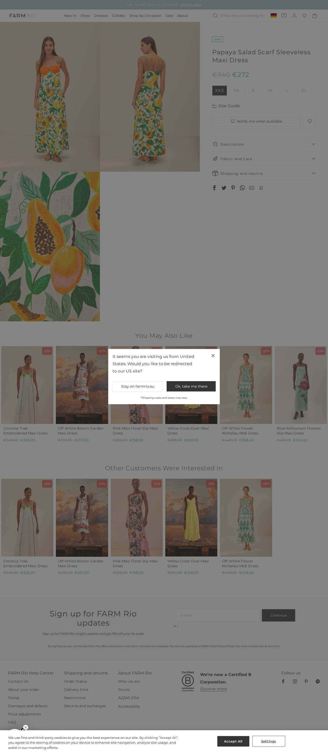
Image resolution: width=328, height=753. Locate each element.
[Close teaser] (25, 727)
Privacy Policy (220, 419)
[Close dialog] (258, 308)
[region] (164, 741)
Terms (233, 419)
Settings (268, 741)
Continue (214, 394)
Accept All (233, 741)
